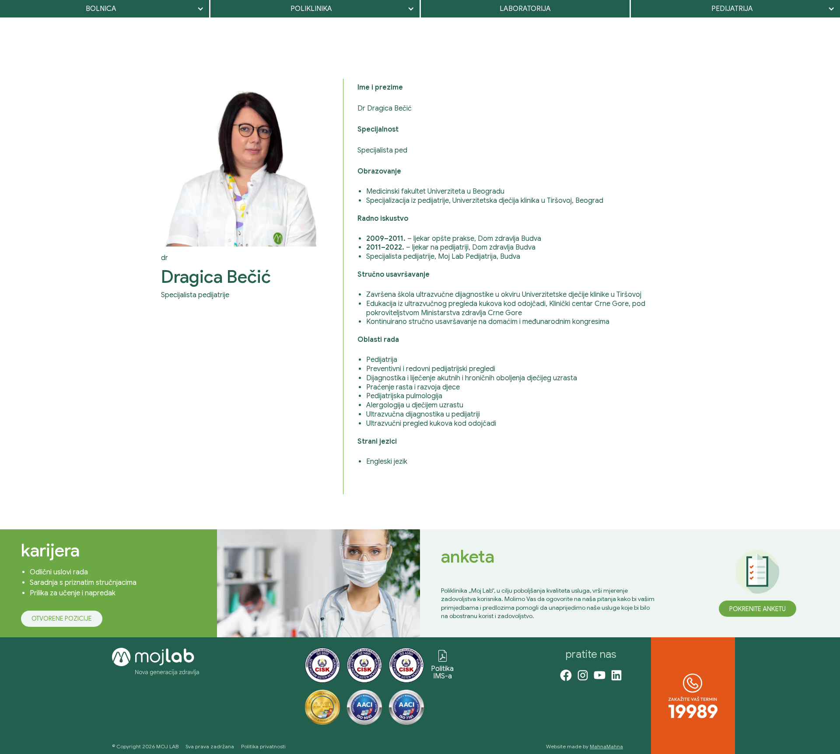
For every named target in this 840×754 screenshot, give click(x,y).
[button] (104, 8)
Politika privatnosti (263, 746)
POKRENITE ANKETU (757, 609)
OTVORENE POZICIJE (62, 618)
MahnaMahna (606, 746)
